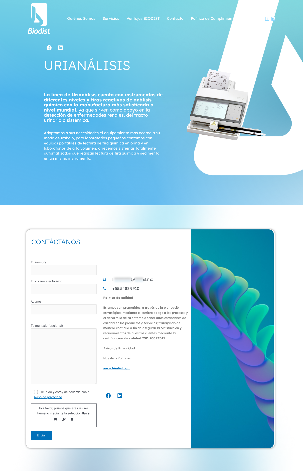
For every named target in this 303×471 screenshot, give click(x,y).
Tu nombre (39, 262)
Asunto (36, 302)
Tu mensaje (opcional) (47, 326)
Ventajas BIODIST (143, 18)
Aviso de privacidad (48, 397)
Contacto (175, 18)
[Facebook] (267, 19)
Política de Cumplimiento (213, 18)
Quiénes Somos (81, 18)
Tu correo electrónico (46, 281)
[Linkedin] (273, 19)
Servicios (111, 18)
